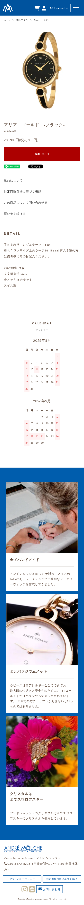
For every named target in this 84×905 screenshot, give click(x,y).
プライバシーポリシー (22, 878)
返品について (13, 180)
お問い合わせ (51, 889)
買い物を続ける (15, 214)
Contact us (60, 8)
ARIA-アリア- (22, 20)
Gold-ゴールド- (41, 20)
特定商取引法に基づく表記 (22, 192)
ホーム (7, 20)
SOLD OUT (42, 154)
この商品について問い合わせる (26, 203)
